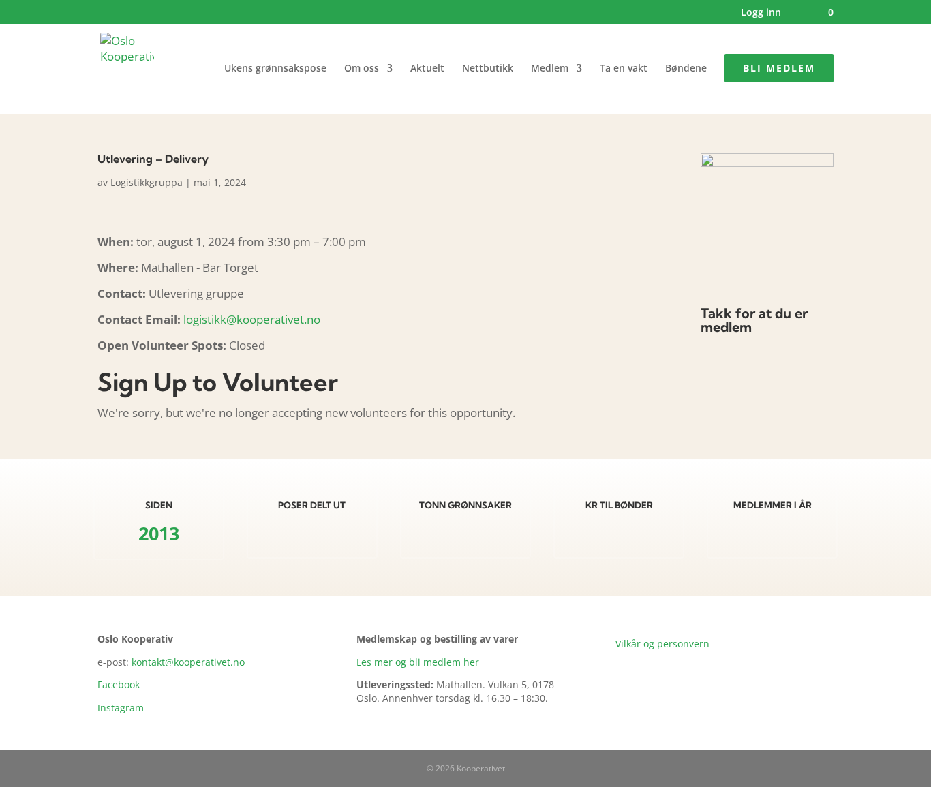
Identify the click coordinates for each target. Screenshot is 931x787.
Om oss (361, 68)
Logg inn (761, 12)
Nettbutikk (487, 68)
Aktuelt (427, 68)
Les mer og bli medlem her (417, 661)
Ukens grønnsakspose (275, 68)
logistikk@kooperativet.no (251, 319)
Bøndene (686, 68)
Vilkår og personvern (662, 643)
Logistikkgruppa (146, 182)
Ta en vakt (623, 68)
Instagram (120, 707)
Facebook (118, 684)
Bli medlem (779, 67)
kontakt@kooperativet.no (188, 661)
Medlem (549, 68)
